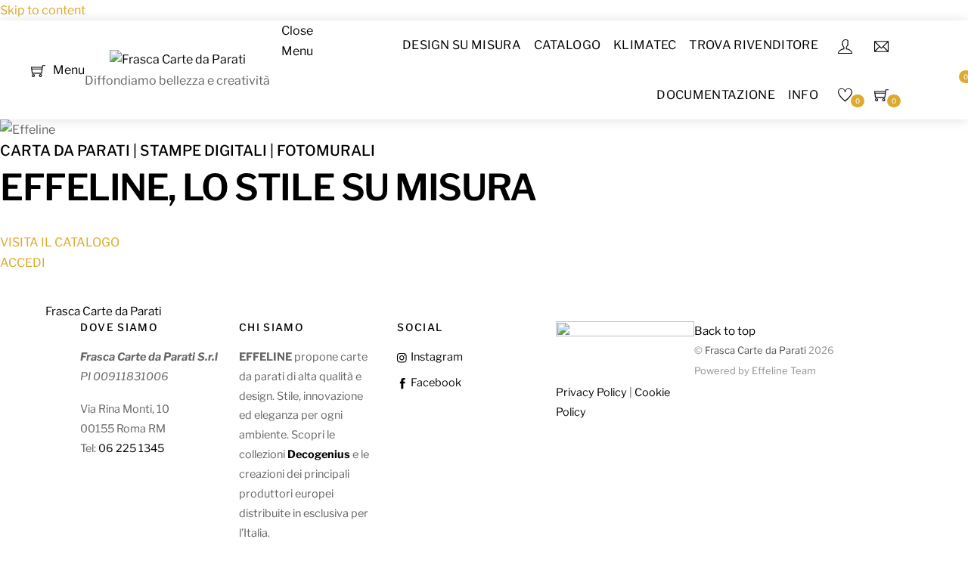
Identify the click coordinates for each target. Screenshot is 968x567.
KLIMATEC (645, 45)
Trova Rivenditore (753, 45)
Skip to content (42, 10)
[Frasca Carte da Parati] (178, 60)
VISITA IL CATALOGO (59, 242)
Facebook (434, 382)
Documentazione (715, 95)
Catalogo (567, 45)
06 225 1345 (131, 448)
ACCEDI (22, 263)
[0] (38, 69)
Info (803, 95)
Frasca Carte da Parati (755, 350)
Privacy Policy (591, 392)
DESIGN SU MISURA (461, 45)
